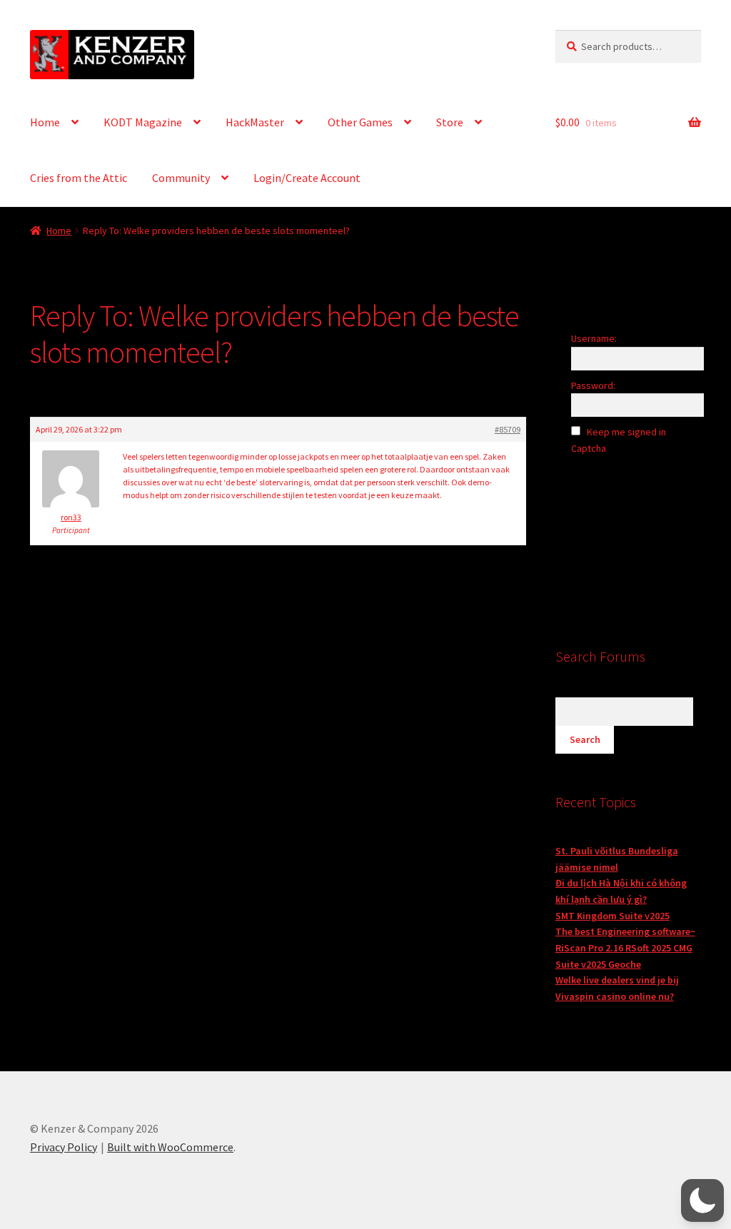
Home (45, 122)
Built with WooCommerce (170, 1147)
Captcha (589, 448)
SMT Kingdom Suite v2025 (612, 915)
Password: (593, 385)
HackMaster (255, 122)
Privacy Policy (63, 1147)
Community (181, 178)
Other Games (360, 122)
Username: (594, 338)
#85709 (507, 429)
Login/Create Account (307, 178)
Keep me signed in (626, 431)
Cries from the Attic (78, 178)
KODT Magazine (143, 122)
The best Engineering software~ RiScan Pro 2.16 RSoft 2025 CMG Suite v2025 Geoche (625, 947)
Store (449, 122)
